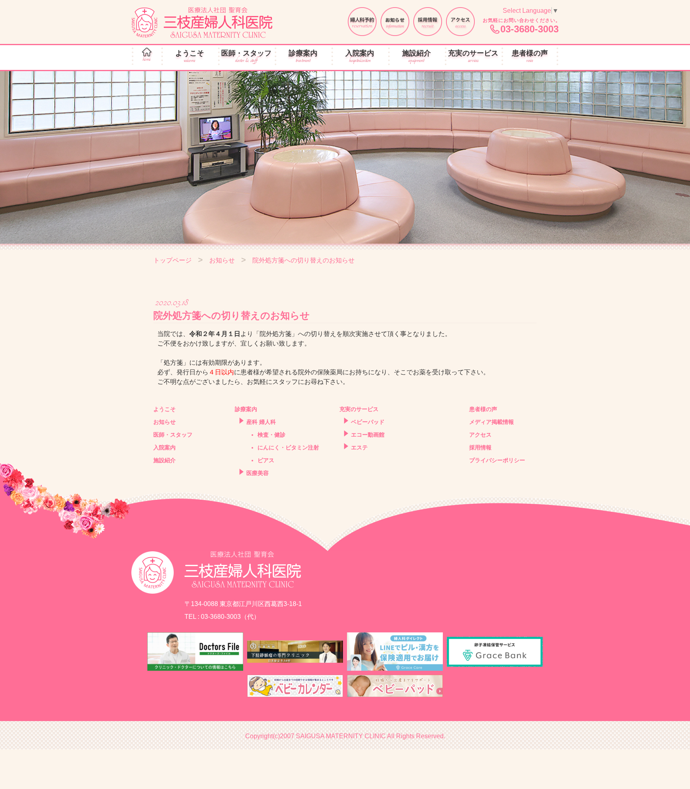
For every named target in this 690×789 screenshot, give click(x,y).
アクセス (480, 434)
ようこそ (189, 56)
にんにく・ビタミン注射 (288, 447)
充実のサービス (473, 56)
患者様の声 (530, 56)
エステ (359, 447)
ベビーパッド (368, 422)
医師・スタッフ (246, 56)
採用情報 (480, 447)
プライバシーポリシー (497, 460)
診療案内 (303, 56)
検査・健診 (272, 434)
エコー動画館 (368, 434)
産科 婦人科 (261, 422)
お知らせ (164, 422)
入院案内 (359, 56)
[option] (345, 157)
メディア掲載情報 (491, 422)
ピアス (266, 460)
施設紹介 (416, 56)
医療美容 (257, 473)
